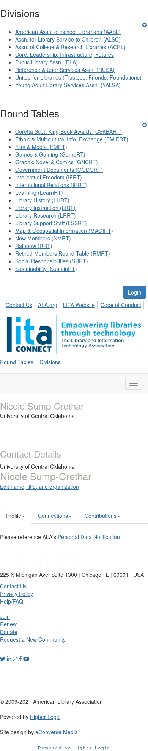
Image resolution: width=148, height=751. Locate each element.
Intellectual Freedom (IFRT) (48, 177)
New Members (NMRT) (43, 238)
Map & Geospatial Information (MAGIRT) (64, 230)
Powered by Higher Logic (74, 748)
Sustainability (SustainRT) (46, 268)
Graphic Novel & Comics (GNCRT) (56, 162)
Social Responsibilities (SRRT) (51, 261)
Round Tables (16, 362)
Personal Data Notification (89, 537)
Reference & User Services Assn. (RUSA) (65, 70)
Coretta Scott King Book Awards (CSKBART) (68, 131)
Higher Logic (45, 717)
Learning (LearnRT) (39, 192)
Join (5, 616)
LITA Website (79, 305)
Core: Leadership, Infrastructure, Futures (64, 54)
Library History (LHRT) (42, 200)
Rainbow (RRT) (33, 246)
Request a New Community (33, 639)
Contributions (101, 515)
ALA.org (47, 305)
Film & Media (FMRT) (41, 147)
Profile (13, 515)
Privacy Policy (16, 593)
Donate (8, 632)
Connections (53, 515)
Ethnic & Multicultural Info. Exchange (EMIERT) (71, 139)
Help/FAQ (11, 601)
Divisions (50, 362)
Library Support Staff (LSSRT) (51, 223)
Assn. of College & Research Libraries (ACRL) (70, 47)
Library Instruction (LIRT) (45, 207)
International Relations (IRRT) (51, 185)
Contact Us (19, 305)
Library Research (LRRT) (45, 215)
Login (134, 292)
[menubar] (75, 304)
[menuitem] (21, 304)
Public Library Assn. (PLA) (46, 62)
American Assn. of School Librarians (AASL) (68, 31)
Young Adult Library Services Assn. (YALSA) (68, 85)
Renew (8, 624)
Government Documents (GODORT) (59, 169)
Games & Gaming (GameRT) (50, 154)
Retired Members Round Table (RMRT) (62, 253)
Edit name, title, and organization (39, 486)
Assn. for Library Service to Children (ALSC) (68, 39)
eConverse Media (56, 732)
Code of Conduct (121, 305)
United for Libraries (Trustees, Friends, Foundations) (78, 77)
